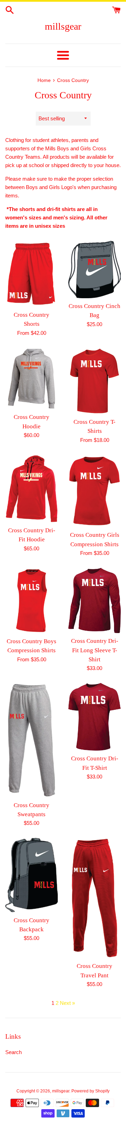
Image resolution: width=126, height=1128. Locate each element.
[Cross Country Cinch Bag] (94, 269)
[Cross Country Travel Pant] (94, 898)
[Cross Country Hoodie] (31, 378)
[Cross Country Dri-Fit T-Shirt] (94, 717)
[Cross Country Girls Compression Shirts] (94, 491)
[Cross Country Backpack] (31, 875)
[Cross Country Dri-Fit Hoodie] (31, 488)
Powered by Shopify (90, 1091)
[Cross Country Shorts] (31, 274)
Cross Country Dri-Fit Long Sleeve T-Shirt (94, 650)
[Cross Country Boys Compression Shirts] (31, 600)
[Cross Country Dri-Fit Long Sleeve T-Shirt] (94, 600)
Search (13, 1052)
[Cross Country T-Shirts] (94, 381)
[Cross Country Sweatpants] (31, 740)
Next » (67, 1003)
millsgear (63, 26)
